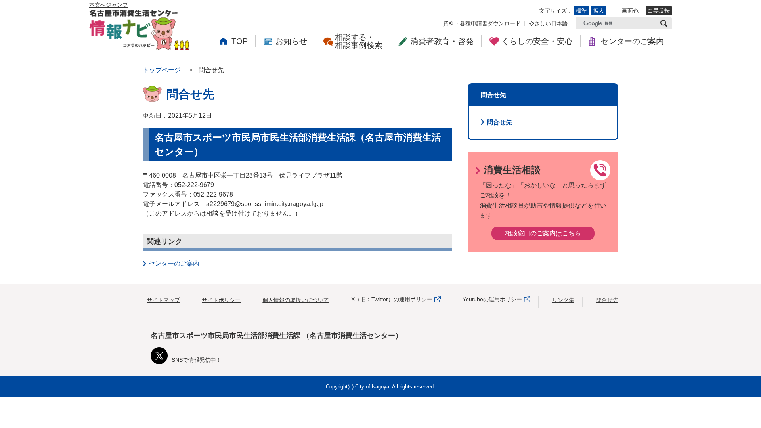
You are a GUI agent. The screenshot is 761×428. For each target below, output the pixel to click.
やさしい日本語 (548, 23)
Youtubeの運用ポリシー (492, 299)
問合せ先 (499, 122)
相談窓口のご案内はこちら (543, 233)
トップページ (162, 70)
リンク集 (563, 300)
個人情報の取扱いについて (295, 300)
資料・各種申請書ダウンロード (482, 23)
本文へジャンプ (108, 5)
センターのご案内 (174, 263)
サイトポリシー (221, 300)
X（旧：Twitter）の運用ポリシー (391, 299)
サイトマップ (163, 300)
